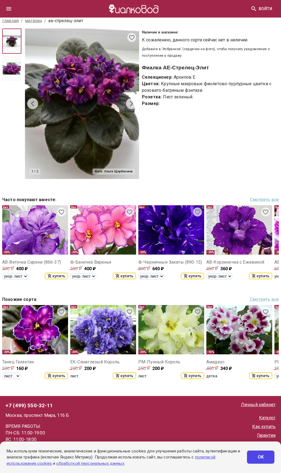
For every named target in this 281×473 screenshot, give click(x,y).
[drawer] (8, 8)
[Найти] (253, 8)
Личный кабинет (258, 404)
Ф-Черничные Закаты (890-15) (170, 262)
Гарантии (266, 435)
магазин (33, 20)
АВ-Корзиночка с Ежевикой (235, 262)
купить (58, 276)
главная (10, 20)
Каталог (267, 417)
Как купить (264, 426)
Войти (265, 9)
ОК (261, 457)
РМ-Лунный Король (159, 361)
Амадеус (215, 361)
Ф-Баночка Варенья (90, 262)
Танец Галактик (18, 361)
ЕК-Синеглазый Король (95, 361)
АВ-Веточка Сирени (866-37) (31, 262)
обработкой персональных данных (90, 463)
